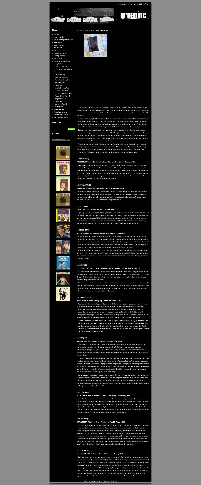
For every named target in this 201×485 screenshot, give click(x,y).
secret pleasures (59, 56)
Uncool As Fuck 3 (61, 104)
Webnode (114, 481)
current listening (59, 37)
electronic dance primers (62, 61)
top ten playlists (59, 45)
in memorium (58, 48)
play (55, 50)
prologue (79, 30)
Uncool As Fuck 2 (61, 101)
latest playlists (58, 42)
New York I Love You (62, 88)
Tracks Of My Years (61, 66)
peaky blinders (58, 107)
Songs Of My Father (62, 77)
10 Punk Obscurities (62, 91)
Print (146, 4)
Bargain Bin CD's (60, 99)
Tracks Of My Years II (62, 96)
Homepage (122, 4)
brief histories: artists (61, 115)
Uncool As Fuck (60, 85)
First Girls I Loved (61, 80)
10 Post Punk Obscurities (63, 93)
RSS (140, 4)
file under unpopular (60, 112)
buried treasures (59, 109)
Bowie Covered (60, 83)
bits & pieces (58, 58)
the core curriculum (60, 53)
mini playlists (89, 30)
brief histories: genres (61, 117)
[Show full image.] (95, 45)
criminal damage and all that (63, 40)
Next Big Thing (60, 74)
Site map (132, 4)
